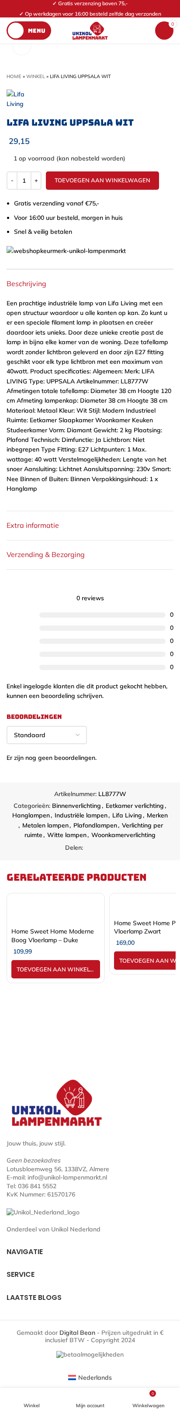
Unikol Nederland (75, 1229)
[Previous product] (151, 76)
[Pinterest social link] (100, 848)
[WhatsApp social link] (110, 848)
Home (14, 76)
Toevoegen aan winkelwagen (102, 180)
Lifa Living (127, 815)
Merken (157, 815)
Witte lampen (67, 835)
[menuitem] (90, 1378)
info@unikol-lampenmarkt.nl (67, 1177)
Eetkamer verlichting (135, 806)
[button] (55, 969)
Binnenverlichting (76, 806)
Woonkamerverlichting (123, 835)
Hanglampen (31, 815)
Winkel (35, 76)
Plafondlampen (95, 825)
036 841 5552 (37, 1186)
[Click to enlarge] (22, 46)
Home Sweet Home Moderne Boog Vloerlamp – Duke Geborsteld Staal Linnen (52, 939)
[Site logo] (89, 30)
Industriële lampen (81, 815)
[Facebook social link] (90, 848)
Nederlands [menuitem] (95, 1377)
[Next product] (169, 76)
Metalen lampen (45, 825)
